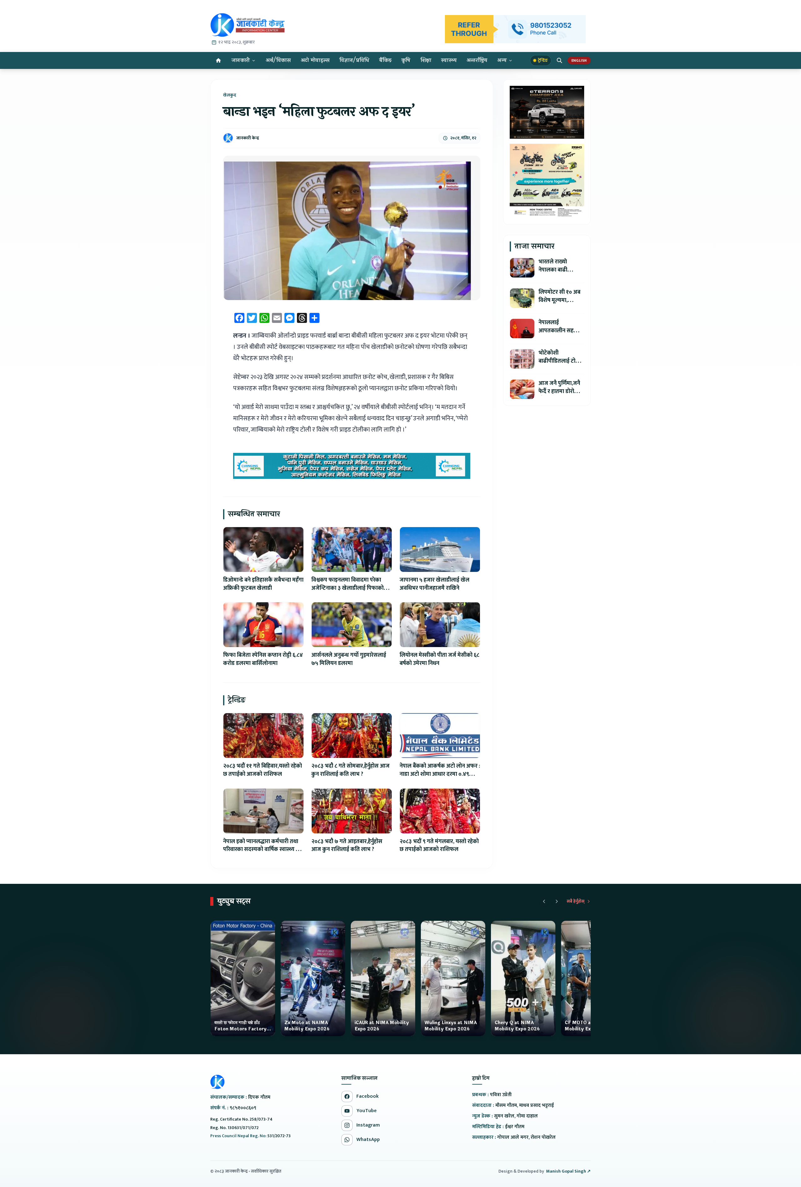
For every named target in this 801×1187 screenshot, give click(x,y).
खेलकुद (230, 95)
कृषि (406, 60)
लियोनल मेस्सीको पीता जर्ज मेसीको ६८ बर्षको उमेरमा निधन (439, 659)
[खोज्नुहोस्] (559, 60)
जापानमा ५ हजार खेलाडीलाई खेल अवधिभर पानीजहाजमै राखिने (434, 584)
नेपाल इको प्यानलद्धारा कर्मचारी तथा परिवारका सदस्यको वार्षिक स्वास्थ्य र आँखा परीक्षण (260, 850)
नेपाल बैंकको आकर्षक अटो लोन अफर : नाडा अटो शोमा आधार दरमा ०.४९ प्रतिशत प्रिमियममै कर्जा (440, 774)
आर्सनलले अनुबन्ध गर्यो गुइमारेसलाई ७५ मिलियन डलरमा (348, 659)
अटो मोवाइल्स (315, 60)
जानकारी (241, 60)
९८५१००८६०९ (243, 1108)
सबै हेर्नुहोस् (575, 901)
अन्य (502, 60)
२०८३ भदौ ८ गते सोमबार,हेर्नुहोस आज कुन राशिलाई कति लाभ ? (350, 770)
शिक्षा (426, 60)
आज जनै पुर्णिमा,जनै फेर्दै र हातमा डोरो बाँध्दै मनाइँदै (559, 391)
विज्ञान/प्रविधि (354, 60)
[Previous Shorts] (544, 901)
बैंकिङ (385, 60)
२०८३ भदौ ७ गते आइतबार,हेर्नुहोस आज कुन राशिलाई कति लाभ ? (346, 845)
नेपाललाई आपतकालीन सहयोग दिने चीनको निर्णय (560, 331)
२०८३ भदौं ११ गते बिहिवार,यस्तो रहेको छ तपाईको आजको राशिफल (262, 770)
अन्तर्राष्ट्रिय (477, 60)
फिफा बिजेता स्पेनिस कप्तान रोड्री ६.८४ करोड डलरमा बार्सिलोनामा (263, 659)
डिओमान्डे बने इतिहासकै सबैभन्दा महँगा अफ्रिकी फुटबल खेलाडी (263, 584)
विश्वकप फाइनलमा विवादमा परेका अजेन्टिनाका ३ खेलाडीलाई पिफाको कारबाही (347, 588)
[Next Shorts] (557, 901)
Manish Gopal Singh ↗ (568, 1171)
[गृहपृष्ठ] (218, 60)
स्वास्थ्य (449, 60)
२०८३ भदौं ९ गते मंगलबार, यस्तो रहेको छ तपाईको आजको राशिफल (439, 845)
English (579, 60)
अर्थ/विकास (278, 60)
